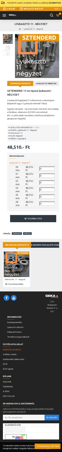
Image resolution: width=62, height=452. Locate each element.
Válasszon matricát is (17, 245)
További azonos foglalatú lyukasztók (45, 245)
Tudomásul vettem (48, 446)
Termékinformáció (20, 83)
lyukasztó (17, 233)
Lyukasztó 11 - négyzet (19, 163)
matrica (27, 233)
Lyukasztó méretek (46, 83)
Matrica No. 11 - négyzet (15, 279)
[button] (35, 76)
